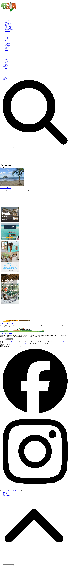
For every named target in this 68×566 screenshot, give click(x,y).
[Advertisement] (34, 155)
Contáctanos (5, 492)
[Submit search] (13, 147)
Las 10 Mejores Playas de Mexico (7, 323)
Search (1, 147)
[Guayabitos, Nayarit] (12, 185)
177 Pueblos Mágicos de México (7, 333)
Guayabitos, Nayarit (5, 188)
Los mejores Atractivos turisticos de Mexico (11, 490)
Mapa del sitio (5, 493)
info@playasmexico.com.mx (7, 495)
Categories (2, 346)
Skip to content (2, 0)
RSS (3, 494)
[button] (6, 146)
